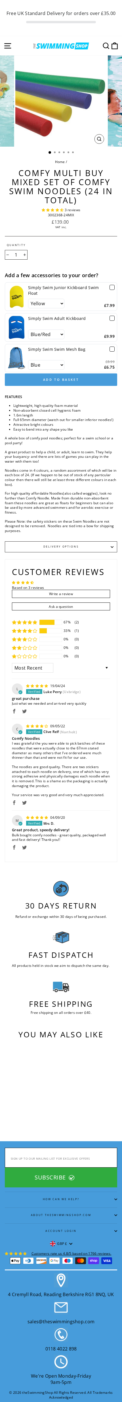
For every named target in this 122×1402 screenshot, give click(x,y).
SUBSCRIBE (51, 1177)
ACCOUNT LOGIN (61, 1231)
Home (60, 161)
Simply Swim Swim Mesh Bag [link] (56, 349)
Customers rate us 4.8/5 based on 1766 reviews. (71, 1253)
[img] (37, 685)
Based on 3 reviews (28, 587)
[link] (16, 296)
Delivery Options (61, 546)
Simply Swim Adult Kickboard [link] (57, 318)
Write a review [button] (61, 593)
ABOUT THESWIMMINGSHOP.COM (61, 1215)
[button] (53, 210)
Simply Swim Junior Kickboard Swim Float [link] (63, 290)
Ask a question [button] (61, 606)
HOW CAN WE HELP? (61, 1199)
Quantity (16, 245)
